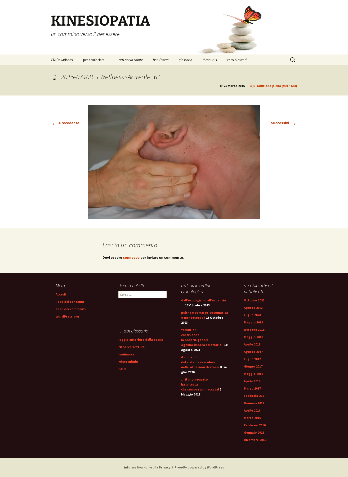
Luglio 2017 (252, 359)
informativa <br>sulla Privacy (147, 467)
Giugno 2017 (253, 366)
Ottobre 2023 (254, 300)
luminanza (126, 354)
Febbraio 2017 (255, 396)
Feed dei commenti (71, 309)
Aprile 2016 (252, 410)
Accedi (61, 294)
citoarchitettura (131, 347)
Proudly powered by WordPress (199, 467)
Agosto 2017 (253, 352)
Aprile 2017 (252, 381)
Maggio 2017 (253, 374)
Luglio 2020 (252, 315)
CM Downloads (62, 60)
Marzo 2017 (252, 388)
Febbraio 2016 (255, 425)
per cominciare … (96, 60)
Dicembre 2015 (255, 440)
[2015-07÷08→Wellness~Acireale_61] (174, 161)
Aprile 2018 (252, 344)
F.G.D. (122, 369)
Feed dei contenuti (70, 302)
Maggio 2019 (253, 322)
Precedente (65, 122)
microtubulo (128, 361)
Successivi (284, 122)
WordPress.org (67, 316)
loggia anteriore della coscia (141, 339)
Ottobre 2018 (254, 329)
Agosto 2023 (253, 307)
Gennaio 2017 (254, 403)
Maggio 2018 (253, 337)
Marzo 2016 (252, 418)
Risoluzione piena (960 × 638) (275, 86)
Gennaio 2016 (254, 432)
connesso (131, 257)
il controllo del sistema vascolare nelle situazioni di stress (200, 362)
